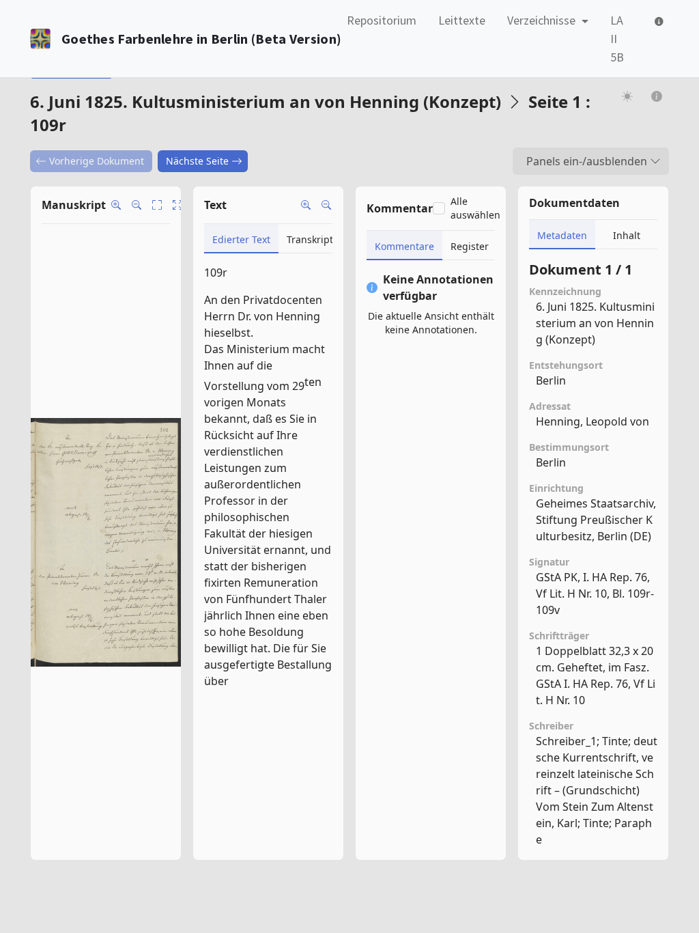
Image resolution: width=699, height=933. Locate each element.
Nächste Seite (197, 160)
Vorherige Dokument (96, 160)
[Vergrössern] (306, 205)
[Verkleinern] (326, 205)
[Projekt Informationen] (657, 96)
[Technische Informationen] (657, 20)
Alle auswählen (475, 208)
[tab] (241, 238)
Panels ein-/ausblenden (586, 161)
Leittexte (461, 20)
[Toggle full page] (157, 205)
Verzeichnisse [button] (542, 20)
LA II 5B (617, 38)
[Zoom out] (136, 205)
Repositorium (381, 20)
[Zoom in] (116, 205)
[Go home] (177, 205)
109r (215, 272)
